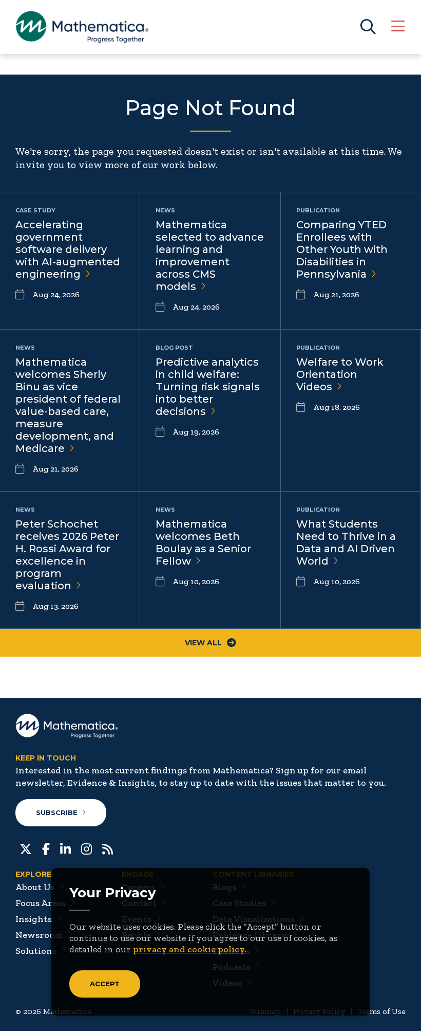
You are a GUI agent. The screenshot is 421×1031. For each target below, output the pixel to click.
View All (203, 642)
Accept (105, 984)
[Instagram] (86, 848)
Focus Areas (40, 903)
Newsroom (39, 934)
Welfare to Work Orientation (340, 374)
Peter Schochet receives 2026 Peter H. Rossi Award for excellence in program (67, 555)
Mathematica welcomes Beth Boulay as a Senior (203, 542)
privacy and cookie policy (189, 949)
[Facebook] (46, 848)
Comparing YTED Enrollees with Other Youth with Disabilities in (342, 249)
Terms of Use (381, 1011)
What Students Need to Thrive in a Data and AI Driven (346, 542)
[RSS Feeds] (107, 848)
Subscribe (57, 812)
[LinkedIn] (65, 848)
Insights (33, 919)
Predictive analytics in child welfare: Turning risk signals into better (208, 387)
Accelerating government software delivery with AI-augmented (67, 249)
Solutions (35, 950)
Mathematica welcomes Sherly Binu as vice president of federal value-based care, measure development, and (68, 405)
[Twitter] (26, 848)
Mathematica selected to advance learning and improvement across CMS (210, 256)
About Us (34, 887)
